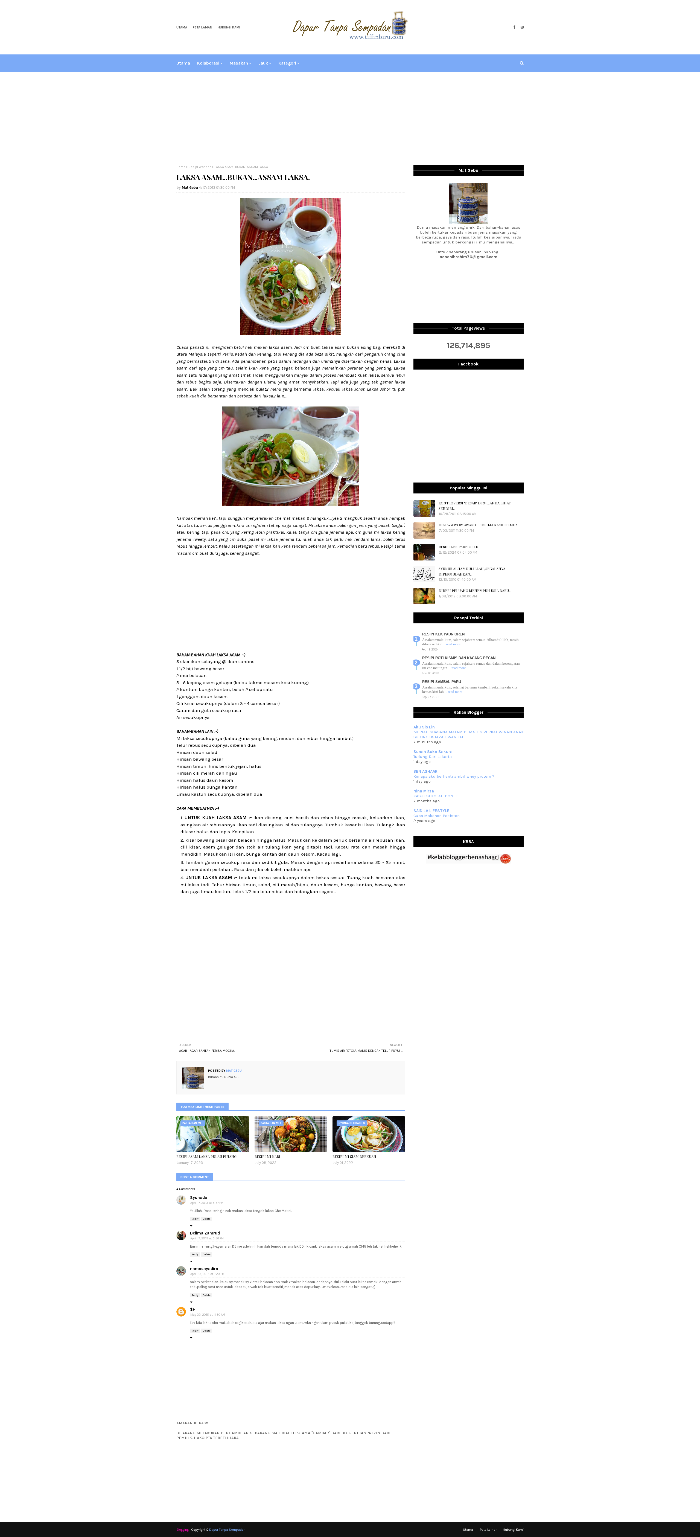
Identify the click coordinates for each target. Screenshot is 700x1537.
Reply (195, 1219)
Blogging (182, 1530)
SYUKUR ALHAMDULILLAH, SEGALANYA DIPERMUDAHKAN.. (472, 571)
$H (193, 1309)
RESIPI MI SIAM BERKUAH (354, 1156)
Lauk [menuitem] (263, 63)
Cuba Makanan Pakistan (436, 815)
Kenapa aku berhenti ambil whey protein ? (453, 776)
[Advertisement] (350, 118)
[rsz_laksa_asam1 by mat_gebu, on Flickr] (290, 504)
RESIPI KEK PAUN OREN (459, 546)
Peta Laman (202, 27)
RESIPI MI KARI (267, 1156)
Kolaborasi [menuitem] (208, 63)
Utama (181, 27)
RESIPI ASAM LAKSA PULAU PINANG (206, 1156)
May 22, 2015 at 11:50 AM (207, 1315)
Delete (207, 1219)
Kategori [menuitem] (287, 63)
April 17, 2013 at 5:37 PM (206, 1203)
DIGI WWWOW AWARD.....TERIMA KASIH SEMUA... (479, 524)
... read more (451, 644)
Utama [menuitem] (183, 63)
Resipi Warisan (200, 167)
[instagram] (521, 27)
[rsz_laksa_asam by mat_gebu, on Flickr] (290, 333)
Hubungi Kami (229, 27)
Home (180, 167)
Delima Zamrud (205, 1233)
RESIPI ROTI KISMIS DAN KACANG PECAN (458, 658)
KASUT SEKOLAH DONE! (435, 796)
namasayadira (204, 1268)
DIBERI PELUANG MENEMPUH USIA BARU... (475, 590)
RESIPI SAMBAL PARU (441, 682)
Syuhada (198, 1197)
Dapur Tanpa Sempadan (227, 1530)
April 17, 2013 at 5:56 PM (207, 1238)
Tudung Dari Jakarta (432, 756)
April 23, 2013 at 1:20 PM (207, 1274)
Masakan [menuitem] (239, 63)
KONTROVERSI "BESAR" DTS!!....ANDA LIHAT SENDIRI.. (475, 506)
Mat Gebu (190, 187)
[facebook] (514, 27)
